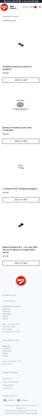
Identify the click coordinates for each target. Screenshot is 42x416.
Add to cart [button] (21, 80)
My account (7, 379)
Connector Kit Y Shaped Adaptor (20, 188)
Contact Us (7, 388)
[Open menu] (40, 7)
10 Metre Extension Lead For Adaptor (17, 68)
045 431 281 (10, 301)
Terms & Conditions (10, 382)
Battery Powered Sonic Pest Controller (17, 129)
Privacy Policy (8, 385)
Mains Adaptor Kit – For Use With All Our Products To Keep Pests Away (20, 250)
